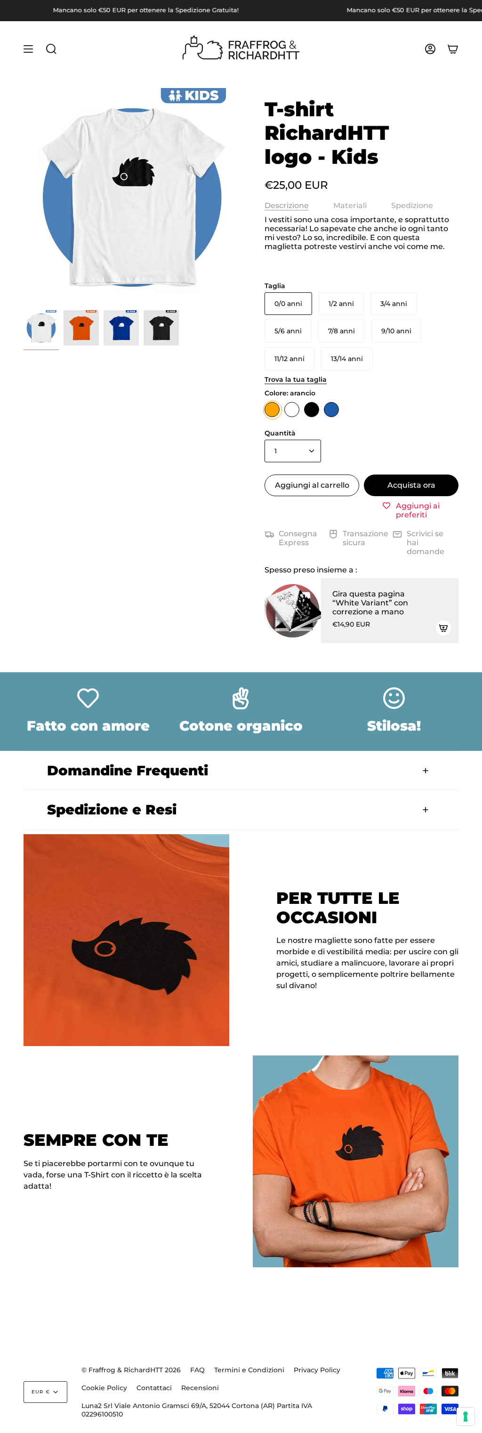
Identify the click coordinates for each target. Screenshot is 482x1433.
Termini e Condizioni (249, 1370)
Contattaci (154, 1388)
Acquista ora (411, 485)
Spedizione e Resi (112, 809)
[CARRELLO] (452, 48)
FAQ (197, 1370)
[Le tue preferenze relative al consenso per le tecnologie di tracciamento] (465, 1416)
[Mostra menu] (28, 48)
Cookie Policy (104, 1388)
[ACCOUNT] (430, 48)
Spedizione (412, 205)
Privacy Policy (317, 1370)
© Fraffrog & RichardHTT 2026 (131, 1370)
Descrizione (287, 205)
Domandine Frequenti (127, 770)
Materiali (350, 205)
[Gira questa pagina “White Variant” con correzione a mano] (293, 611)
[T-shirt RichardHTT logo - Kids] (41, 328)
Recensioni (200, 1388)
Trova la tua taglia (296, 379)
